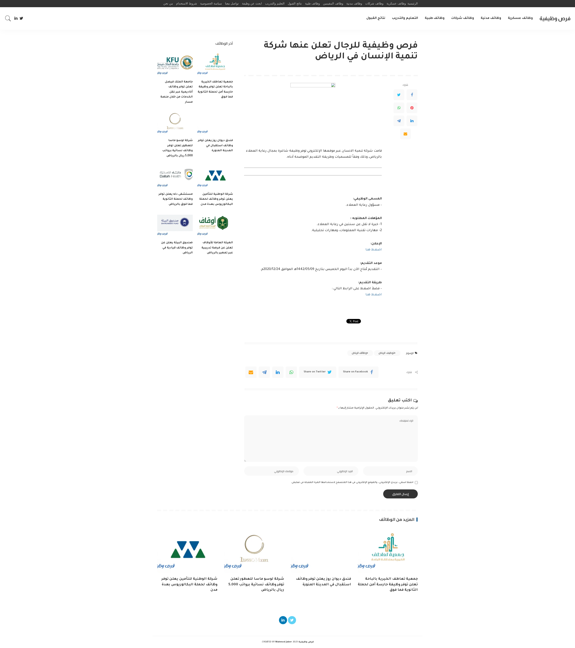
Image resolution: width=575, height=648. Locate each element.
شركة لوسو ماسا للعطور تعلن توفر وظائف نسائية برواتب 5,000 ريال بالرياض (256, 584)
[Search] (8, 18)
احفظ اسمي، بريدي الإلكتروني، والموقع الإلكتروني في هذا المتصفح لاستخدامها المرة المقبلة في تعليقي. (352, 482)
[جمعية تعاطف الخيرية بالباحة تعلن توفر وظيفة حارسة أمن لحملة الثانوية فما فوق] (215, 64)
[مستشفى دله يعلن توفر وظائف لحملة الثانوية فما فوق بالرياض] (175, 176)
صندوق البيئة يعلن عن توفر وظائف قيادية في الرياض (177, 247)
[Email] (405, 133)
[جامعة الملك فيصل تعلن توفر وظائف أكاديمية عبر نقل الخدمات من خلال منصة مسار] (175, 64)
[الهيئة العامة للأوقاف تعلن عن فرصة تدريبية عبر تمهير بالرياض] (215, 224)
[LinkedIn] (16, 18)
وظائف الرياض (359, 353)
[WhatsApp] (399, 107)
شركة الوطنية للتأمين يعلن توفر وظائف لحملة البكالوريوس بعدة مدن (216, 199)
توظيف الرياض (386, 353)
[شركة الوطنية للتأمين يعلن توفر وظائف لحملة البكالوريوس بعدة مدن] (215, 176)
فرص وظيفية (555, 18)
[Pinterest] (412, 107)
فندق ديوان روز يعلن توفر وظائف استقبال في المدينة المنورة (215, 145)
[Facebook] (412, 94)
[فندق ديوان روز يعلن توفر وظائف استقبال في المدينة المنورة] (215, 122)
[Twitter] (21, 18)
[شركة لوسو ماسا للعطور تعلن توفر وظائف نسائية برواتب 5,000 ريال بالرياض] (175, 122)
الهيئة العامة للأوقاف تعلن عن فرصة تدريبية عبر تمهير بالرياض (217, 247)
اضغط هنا (373, 250)
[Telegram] (399, 120)
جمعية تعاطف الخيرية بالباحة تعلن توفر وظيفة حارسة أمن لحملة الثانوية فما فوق (388, 584)
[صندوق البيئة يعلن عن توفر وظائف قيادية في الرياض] (175, 224)
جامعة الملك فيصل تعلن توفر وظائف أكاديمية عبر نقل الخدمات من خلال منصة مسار (176, 92)
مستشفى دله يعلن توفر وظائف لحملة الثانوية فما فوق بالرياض (176, 199)
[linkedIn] (277, 372)
